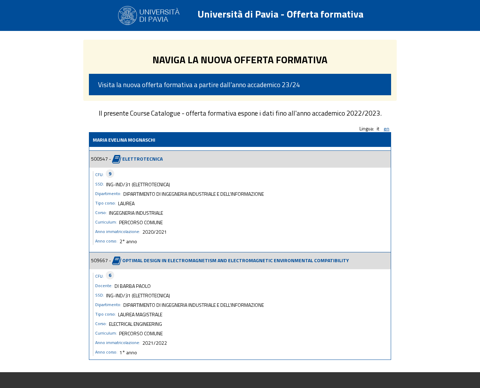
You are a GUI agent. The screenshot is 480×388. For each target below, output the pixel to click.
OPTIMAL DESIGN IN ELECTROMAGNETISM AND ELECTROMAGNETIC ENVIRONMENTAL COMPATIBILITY (235, 260)
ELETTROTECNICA (142, 158)
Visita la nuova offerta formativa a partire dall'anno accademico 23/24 (199, 84)
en (386, 128)
